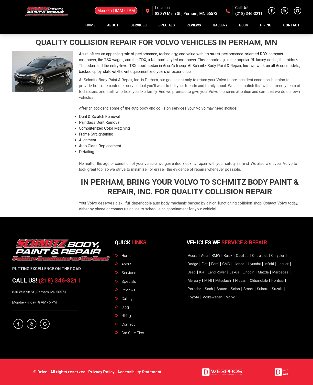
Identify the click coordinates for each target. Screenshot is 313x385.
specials (166, 25)
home (90, 25)
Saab (209, 289)
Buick (228, 255)
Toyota (193, 297)
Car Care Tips (133, 333)
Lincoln (248, 272)
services (139, 25)
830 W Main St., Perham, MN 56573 (39, 292)
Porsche (194, 289)
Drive (42, 372)
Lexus (234, 272)
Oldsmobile (259, 280)
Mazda (263, 272)
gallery (220, 25)
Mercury (194, 280)
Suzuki (277, 289)
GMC (226, 264)
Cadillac (242, 255)
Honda (239, 264)
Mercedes (280, 272)
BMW (216, 255)
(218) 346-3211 (249, 13)
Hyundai (254, 264)
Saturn (222, 289)
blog (243, 25)
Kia (201, 272)
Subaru (262, 289)
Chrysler (277, 255)
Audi (204, 255)
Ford (215, 264)
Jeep (192, 272)
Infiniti (269, 264)
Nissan (240, 280)
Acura (192, 255)
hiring (265, 25)
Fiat (205, 264)
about (113, 25)
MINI (208, 280)
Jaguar (283, 264)
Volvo (230, 297)
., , (186, 13)
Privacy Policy (101, 372)
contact (291, 25)
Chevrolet (260, 255)
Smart (248, 289)
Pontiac (277, 280)
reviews (194, 25)
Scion (235, 289)
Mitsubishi (223, 280)
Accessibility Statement (139, 372)
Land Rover (217, 272)
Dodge (193, 264)
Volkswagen (212, 297)
